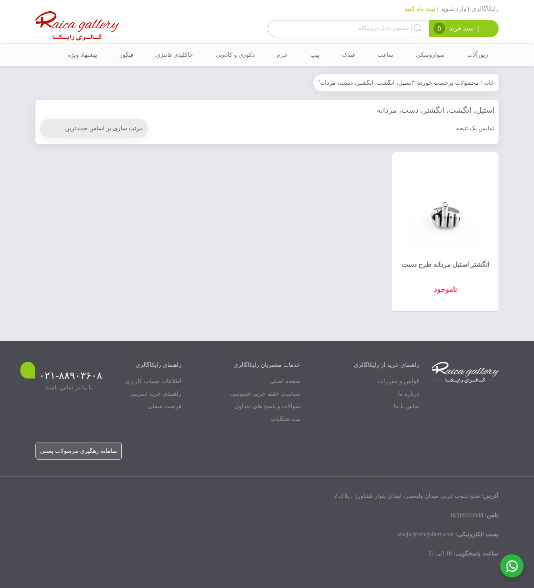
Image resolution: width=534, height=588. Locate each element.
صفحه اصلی (285, 381)
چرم (282, 55)
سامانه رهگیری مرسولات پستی (78, 451)
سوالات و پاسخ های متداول (267, 406)
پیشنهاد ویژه (82, 55)
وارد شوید (453, 8)
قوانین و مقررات (398, 381)
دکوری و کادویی (235, 55)
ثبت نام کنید (420, 8)
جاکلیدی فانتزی (174, 55)
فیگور (127, 55)
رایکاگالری (485, 8)
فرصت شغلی (164, 406)
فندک (348, 55)
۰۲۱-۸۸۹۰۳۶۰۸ (70, 375)
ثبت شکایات (285, 419)
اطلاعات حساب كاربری (153, 381)
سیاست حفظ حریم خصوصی (265, 394)
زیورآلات (477, 55)
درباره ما (408, 394)
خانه (489, 83)
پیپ (315, 55)
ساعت (385, 55)
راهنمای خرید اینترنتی (155, 394)
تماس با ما (406, 406)
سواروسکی (430, 55)
